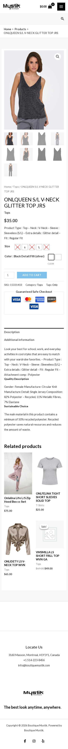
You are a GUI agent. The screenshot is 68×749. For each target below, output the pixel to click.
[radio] (17, 247)
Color (8, 256)
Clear (51, 263)
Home (7, 186)
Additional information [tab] (19, 339)
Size (7, 246)
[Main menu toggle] (61, 7)
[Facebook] (25, 741)
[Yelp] (43, 741)
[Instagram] (34, 741)
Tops (16, 186)
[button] (62, 18)
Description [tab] (12, 332)
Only (55, 284)
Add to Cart (31, 275)
